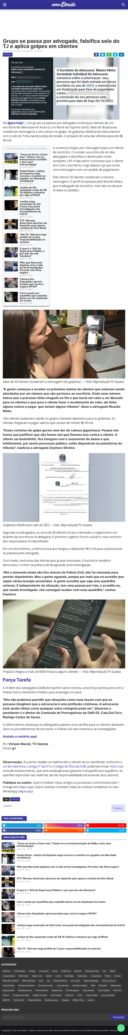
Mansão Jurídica (80, 985)
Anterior (8, 806)
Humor (49, 976)
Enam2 (6, 995)
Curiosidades (19, 971)
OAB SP (6, 1000)
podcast (77, 971)
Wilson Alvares (28, 981)
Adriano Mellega (91, 981)
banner (91, 1000)
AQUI (113, 766)
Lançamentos (9, 976)
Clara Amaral (88, 990)
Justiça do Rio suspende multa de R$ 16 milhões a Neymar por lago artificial (33, 191)
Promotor (103, 985)
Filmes (108, 976)
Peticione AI (19, 1000)
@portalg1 (16, 123)
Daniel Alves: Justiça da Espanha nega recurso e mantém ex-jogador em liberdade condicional (33, 176)
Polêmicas (65, 971)
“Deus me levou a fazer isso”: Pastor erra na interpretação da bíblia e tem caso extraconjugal (34, 159)
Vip (104, 971)
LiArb (79, 995)
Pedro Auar (23, 976)
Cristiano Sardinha (26, 985)
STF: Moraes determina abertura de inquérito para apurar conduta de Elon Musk (33, 224)
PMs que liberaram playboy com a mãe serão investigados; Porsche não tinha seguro (31, 267)
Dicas (54, 971)
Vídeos (112, 971)
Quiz (41, 981)
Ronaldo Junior (51, 1000)
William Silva (78, 1000)
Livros (58, 976)
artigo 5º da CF (39, 766)
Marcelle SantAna (10, 981)
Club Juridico (104, 990)
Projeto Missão (34, 1000)
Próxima (117, 808)
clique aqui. (26, 791)
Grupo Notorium (60, 981)
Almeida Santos (25, 990)
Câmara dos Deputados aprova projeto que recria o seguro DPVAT (32, 283)
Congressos (96, 976)
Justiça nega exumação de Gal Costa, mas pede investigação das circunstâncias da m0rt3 (30, 207)
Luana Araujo (91, 995)
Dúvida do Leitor (45, 985)
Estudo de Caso (92, 971)
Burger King (57, 990)
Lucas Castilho (107, 995)
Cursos (118, 976)
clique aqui (26, 787)
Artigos (32, 971)
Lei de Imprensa (14, 766)
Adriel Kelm (116, 985)
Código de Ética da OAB (70, 766)
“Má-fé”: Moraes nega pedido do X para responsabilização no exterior (33, 238)
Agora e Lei (37, 976)
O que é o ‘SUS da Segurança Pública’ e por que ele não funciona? (32, 252)
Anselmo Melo (42, 990)
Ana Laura (75, 981)
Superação (82, 976)
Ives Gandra (56, 995)
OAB (93, 985)
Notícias (7, 54)
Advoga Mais (8, 990)
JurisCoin (69, 995)
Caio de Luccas (109, 981)
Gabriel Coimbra (40, 995)
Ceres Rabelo (9, 985)
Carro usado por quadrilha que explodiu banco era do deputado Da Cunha (34, 297)
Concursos (44, 971)
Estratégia (69, 976)
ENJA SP (117, 990)
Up (48, 981)
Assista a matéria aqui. (20, 736)
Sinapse (65, 1000)
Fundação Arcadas (21, 995)
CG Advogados (72, 990)
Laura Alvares (63, 985)
